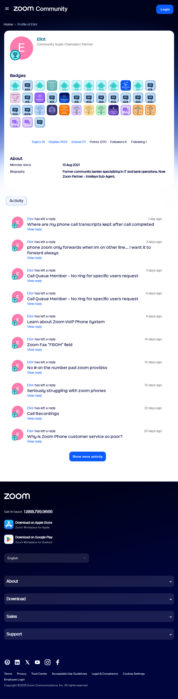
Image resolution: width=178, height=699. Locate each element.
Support (14, 634)
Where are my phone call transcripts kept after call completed (90, 224)
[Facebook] (57, 662)
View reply (34, 229)
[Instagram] (47, 662)
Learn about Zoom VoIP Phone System (66, 321)
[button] (7, 9)
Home (8, 24)
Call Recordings (43, 413)
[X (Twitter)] (27, 662)
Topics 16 (38, 142)
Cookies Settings (134, 674)
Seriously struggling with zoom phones (66, 390)
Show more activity (88, 456)
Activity (16, 201)
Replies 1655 (58, 142)
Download (16, 599)
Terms (8, 674)
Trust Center (39, 674)
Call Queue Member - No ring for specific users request (82, 275)
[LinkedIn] (17, 662)
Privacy (21, 674)
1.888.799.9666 (38, 511)
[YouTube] (37, 662)
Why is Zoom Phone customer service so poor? (75, 436)
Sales (11, 616)
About (12, 581)
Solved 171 (78, 142)
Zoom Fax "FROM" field (50, 344)
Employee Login (14, 679)
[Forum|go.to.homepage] (40, 9)
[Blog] (7, 662)
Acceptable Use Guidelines (69, 674)
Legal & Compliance (105, 674)
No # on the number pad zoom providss (67, 367)
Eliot (41, 39)
